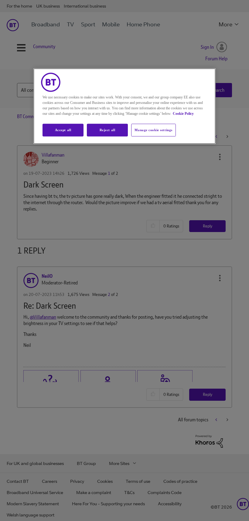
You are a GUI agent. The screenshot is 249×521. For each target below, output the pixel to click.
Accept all (63, 130)
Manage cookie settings (153, 130)
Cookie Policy (183, 113)
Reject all (107, 130)
